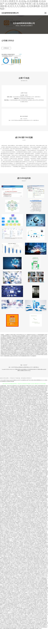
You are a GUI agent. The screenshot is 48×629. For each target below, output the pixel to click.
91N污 (33, 562)
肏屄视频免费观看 (42, 482)
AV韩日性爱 (14, 610)
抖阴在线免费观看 (31, 517)
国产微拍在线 (6, 433)
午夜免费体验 (43, 484)
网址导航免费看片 (32, 508)
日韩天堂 (6, 526)
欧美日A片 (12, 396)
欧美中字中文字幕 (23, 445)
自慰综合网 (23, 510)
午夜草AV (38, 508)
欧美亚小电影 (27, 400)
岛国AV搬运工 (22, 400)
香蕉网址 (24, 530)
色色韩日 (41, 414)
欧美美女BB (18, 486)
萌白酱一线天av (29, 414)
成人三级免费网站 (6, 447)
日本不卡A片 (2, 452)
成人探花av (28, 408)
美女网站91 (10, 450)
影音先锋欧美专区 (28, 388)
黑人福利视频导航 (38, 623)
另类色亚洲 (13, 593)
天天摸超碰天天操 (42, 545)
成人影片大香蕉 (40, 538)
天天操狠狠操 (11, 457)
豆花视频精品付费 (35, 507)
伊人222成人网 (15, 579)
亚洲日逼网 (26, 423)
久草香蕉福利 (11, 479)
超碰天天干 (43, 515)
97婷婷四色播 (20, 386)
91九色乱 (3, 396)
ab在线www (29, 531)
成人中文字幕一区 (10, 436)
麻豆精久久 (25, 517)
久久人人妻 (11, 538)
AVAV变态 (16, 477)
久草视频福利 (22, 589)
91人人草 (31, 491)
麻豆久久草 (21, 624)
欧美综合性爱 (40, 615)
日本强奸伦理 (13, 568)
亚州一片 (22, 607)
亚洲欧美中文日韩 (31, 541)
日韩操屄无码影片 (14, 511)
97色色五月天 (23, 548)
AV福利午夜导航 (42, 554)
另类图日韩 (42, 588)
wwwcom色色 (12, 405)
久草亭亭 (42, 553)
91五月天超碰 (42, 589)
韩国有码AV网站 (39, 502)
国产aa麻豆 (22, 399)
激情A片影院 (3, 596)
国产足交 (44, 549)
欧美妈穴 (44, 411)
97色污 (13, 501)
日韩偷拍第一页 (16, 605)
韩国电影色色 (8, 628)
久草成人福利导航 (29, 568)
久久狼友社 (20, 447)
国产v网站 (26, 436)
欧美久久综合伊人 (32, 502)
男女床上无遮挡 (44, 510)
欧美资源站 (26, 551)
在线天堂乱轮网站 (4, 538)
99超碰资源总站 (26, 608)
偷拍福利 (31, 571)
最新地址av (4, 587)
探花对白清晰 (20, 551)
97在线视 (11, 471)
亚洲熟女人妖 (34, 492)
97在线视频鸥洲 (36, 573)
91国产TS (44, 434)
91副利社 (15, 627)
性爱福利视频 (21, 612)
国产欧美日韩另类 (8, 622)
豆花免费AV (12, 516)
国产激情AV (39, 393)
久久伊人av (44, 459)
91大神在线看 (7, 591)
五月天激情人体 (18, 609)
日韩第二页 (2, 594)
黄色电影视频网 (18, 457)
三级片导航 (26, 577)
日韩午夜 (19, 469)
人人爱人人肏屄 (34, 394)
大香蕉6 (25, 454)
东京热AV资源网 (43, 506)
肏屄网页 (33, 457)
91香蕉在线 (20, 511)
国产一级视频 (15, 433)
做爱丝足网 (8, 408)
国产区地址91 (27, 567)
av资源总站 (23, 583)
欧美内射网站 (44, 460)
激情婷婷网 (10, 461)
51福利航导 (42, 428)
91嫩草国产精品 (30, 413)
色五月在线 (37, 610)
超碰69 (11, 433)
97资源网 (45, 416)
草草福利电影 (18, 482)
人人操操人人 (18, 532)
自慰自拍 (24, 582)
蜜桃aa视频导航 (6, 442)
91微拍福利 (3, 449)
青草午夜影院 (27, 415)
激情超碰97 (44, 540)
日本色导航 (32, 527)
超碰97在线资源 (26, 596)
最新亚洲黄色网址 (32, 404)
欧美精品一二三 (26, 416)
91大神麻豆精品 (20, 455)
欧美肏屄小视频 (29, 523)
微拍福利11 (6, 425)
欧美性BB (28, 485)
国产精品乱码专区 (31, 442)
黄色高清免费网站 (14, 434)
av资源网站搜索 (20, 435)
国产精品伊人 (5, 576)
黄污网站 (31, 498)
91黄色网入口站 (34, 622)
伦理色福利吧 (27, 401)
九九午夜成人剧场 (28, 410)
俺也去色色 (9, 385)
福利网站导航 (36, 568)
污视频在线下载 (41, 491)
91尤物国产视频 (19, 395)
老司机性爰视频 (30, 505)
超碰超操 (16, 462)
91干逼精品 (33, 487)
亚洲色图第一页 (5, 424)
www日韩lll (27, 424)
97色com (8, 548)
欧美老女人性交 (26, 447)
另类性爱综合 (5, 613)
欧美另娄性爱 (29, 439)
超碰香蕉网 (4, 491)
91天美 (27, 571)
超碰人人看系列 (42, 530)
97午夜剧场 (21, 623)
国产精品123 (33, 489)
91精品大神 (35, 619)
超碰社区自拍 (38, 515)
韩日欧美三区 (6, 386)
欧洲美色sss (28, 411)
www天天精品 (26, 566)
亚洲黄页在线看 (5, 559)
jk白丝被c (28, 513)
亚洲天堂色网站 (15, 623)
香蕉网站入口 (42, 474)
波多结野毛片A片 (10, 399)
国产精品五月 (34, 393)
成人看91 (7, 588)
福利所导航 (36, 491)
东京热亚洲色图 (33, 420)
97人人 (33, 620)
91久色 (19, 599)
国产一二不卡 (6, 405)
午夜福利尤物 (32, 386)
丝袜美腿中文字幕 (10, 515)
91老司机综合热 (30, 521)
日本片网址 (11, 424)
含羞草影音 (14, 393)
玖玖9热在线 (10, 589)
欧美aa (40, 459)
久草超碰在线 (29, 431)
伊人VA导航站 (24, 486)
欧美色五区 (3, 625)
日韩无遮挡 (14, 435)
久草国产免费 (39, 572)
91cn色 (32, 408)
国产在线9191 (12, 391)
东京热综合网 (19, 480)
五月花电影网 (44, 620)
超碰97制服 (3, 535)
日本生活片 (18, 502)
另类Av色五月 (33, 546)
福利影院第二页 (25, 496)
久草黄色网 (10, 492)
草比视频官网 (17, 516)
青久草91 (18, 456)
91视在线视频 (22, 549)
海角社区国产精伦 (17, 396)
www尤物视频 (33, 535)
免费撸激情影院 (30, 484)
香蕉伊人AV (23, 526)
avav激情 (23, 415)
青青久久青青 (16, 490)
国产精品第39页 (29, 588)
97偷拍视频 (41, 581)
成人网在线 (17, 619)
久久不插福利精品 (35, 561)
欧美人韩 (29, 562)
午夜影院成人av (44, 531)
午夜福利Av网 (24, 512)
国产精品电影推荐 (10, 525)
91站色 (16, 572)
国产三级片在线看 (12, 545)
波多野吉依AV (38, 620)
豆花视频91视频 (36, 414)
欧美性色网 (44, 564)
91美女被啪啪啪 (25, 522)
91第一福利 (41, 556)
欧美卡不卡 (42, 576)
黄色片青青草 (18, 615)
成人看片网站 (33, 400)
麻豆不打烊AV (20, 540)
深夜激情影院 (31, 436)
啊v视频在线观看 (40, 586)
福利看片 (5, 413)
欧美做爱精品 (22, 465)
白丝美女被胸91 (25, 591)
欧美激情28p (12, 406)
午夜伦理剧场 (32, 526)
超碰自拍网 (40, 593)
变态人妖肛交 (41, 390)
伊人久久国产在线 (33, 398)
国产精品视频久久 (26, 389)
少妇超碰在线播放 (21, 476)
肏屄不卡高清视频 (7, 512)
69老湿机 (14, 423)
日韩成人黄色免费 (7, 404)
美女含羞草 (11, 607)
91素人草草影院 (35, 459)
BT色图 (37, 556)
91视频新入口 (24, 609)
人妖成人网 (42, 507)
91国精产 (3, 505)
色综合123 (29, 393)
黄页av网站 (12, 520)
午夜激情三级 (32, 455)
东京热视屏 (32, 552)
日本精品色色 (27, 537)
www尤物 (2, 477)
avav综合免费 (26, 540)
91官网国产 (4, 620)
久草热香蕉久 (5, 561)
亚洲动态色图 (40, 619)
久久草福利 (35, 615)
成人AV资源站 (20, 543)
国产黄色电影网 (41, 410)
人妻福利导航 (20, 444)
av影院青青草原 (29, 450)
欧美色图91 (39, 433)
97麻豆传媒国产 (16, 589)
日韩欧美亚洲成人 (29, 462)
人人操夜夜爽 (7, 549)
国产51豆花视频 (17, 528)
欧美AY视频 (6, 419)
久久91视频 (23, 405)
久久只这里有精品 (33, 475)
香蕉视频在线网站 (27, 444)
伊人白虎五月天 (9, 429)
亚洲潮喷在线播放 (14, 447)
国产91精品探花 (17, 562)
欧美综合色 (45, 449)
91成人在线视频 (24, 532)
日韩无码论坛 (32, 589)
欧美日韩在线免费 (39, 607)
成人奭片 (24, 472)
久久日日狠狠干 (25, 541)
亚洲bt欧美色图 (20, 423)
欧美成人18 (14, 401)
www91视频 (5, 533)
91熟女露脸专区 (25, 617)
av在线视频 (12, 386)
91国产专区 (9, 596)
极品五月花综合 (7, 536)
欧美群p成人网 (14, 602)
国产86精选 (35, 439)
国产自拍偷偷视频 (9, 464)
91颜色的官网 (40, 583)
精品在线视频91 (33, 553)
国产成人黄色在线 (34, 605)
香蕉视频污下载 (34, 584)
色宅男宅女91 (17, 552)
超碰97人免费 (33, 433)
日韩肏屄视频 (5, 503)
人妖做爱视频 (34, 405)
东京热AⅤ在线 (11, 400)
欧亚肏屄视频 (4, 440)
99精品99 (41, 568)
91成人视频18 (42, 557)
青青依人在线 (25, 501)
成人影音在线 (7, 517)
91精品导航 (20, 477)
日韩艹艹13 (13, 591)
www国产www (38, 598)
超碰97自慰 (23, 457)
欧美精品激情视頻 (27, 437)
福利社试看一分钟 (20, 401)
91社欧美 (24, 428)
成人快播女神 (43, 456)
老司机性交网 (28, 574)
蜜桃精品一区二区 (37, 451)
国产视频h (14, 467)
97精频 (34, 604)
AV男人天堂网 (7, 508)
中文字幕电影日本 (3, 602)
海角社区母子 (35, 569)
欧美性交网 (17, 406)
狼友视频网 (27, 598)
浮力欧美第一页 (12, 414)
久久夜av (42, 516)
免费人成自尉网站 (32, 434)
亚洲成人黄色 (29, 582)
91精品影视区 (45, 445)
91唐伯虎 (44, 415)
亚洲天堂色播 (35, 503)
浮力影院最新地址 (39, 533)
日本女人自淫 (5, 428)
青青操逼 (2, 469)
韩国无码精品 (11, 419)
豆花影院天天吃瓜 (43, 609)
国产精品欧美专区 (11, 574)
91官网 (33, 450)
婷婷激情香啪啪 (19, 426)
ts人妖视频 (44, 535)
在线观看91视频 (3, 398)
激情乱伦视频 (19, 582)
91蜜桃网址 (29, 445)
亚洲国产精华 (28, 385)
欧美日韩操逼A (39, 409)
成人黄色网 (4, 525)
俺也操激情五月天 (43, 532)
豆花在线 (15, 603)
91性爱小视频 (32, 556)
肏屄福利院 (36, 390)
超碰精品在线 (5, 444)
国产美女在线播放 (14, 557)
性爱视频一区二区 (11, 439)
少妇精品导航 (2, 581)
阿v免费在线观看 (26, 498)
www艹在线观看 (13, 541)
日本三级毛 (22, 464)
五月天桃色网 (26, 460)
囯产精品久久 (12, 482)
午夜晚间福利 (43, 426)
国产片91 (28, 584)
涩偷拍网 (28, 526)
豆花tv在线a (11, 430)
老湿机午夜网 (31, 466)
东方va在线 (25, 620)
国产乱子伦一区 (44, 548)
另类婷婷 (20, 434)
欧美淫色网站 (8, 418)
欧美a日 (25, 623)
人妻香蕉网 (39, 543)
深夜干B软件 (41, 605)
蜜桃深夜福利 (22, 479)
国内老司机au (12, 395)
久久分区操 (39, 537)
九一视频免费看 (37, 484)
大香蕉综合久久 (41, 475)
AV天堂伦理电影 (10, 394)
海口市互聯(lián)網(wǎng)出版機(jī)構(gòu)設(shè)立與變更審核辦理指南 (36, 305)
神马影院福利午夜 (7, 618)
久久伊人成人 (14, 617)
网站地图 (12, 381)
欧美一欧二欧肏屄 (41, 471)
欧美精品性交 (37, 618)
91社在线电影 (11, 613)
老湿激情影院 (28, 479)
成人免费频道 (33, 510)
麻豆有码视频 (26, 455)
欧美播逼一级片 (37, 571)
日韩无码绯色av (33, 549)
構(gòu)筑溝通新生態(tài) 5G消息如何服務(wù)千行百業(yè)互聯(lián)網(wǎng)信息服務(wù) (12, 262)
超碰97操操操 (30, 446)
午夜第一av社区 (37, 419)
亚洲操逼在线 (44, 467)
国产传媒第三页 (16, 485)
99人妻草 (17, 409)
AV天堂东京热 (17, 520)
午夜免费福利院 (6, 454)
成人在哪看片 (19, 389)
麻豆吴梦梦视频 (44, 579)
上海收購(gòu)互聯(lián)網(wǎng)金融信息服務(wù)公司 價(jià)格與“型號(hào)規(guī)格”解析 (35, 319)
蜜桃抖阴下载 (29, 395)
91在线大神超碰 (20, 495)
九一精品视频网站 (40, 425)
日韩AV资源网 (27, 495)
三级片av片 (20, 446)
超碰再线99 (39, 440)
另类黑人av (42, 496)
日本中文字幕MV (10, 474)
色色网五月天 (33, 456)
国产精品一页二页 (30, 520)
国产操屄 (15, 551)
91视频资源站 (21, 388)
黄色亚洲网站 (32, 540)
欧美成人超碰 (14, 418)
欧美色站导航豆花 (33, 567)
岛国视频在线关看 (7, 506)
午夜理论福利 (28, 515)
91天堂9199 (32, 624)
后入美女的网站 (24, 593)
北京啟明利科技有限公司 (10, 13)
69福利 (12, 441)
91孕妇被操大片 (7, 462)
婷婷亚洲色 (11, 627)
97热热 (5, 584)
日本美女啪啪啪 (31, 511)
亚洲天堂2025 (10, 445)
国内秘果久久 (12, 532)
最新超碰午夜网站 (33, 424)
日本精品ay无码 (21, 586)
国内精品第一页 (28, 547)
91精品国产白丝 (26, 461)
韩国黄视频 (6, 572)
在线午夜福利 (34, 464)
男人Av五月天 (21, 587)
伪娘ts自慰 (39, 513)
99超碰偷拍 (38, 456)
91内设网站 (4, 554)
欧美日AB (25, 594)
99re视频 (2, 511)
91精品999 (40, 411)
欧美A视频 (19, 429)
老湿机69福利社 (32, 581)
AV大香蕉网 (26, 603)
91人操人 (13, 624)
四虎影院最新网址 (20, 508)
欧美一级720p (11, 552)
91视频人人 (4, 582)
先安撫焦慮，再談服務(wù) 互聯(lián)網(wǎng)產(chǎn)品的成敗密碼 (12, 219)
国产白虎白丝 (17, 487)
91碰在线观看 (42, 441)
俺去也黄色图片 (29, 471)
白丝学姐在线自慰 (37, 391)
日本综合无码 (36, 613)
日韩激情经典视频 (39, 485)
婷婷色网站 (15, 535)
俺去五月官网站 (4, 589)
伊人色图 (8, 451)
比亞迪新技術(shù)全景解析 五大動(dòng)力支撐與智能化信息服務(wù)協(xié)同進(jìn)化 (36, 276)
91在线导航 (8, 491)
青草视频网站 (37, 466)
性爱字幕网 (13, 475)
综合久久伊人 (9, 410)
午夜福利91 (39, 420)
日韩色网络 (13, 451)
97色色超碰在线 (9, 537)
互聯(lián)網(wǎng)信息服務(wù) (21, 369)
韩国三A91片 (41, 486)
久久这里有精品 (13, 437)
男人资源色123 (21, 527)
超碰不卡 (11, 566)
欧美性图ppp (39, 597)
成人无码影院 (29, 440)
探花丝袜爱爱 (6, 406)
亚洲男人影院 (4, 423)
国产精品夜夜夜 (15, 594)
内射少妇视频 (22, 409)
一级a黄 (5, 477)
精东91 (37, 581)
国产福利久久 (16, 464)
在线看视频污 (7, 578)
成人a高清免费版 (15, 587)
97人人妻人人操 (39, 401)
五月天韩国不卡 (31, 545)
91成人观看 (33, 564)
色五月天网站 (19, 418)
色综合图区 (39, 546)
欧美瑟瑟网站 (33, 401)
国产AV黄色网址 (41, 389)
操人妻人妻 (28, 533)
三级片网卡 (25, 563)
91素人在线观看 (5, 496)
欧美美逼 (44, 627)
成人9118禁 (42, 608)
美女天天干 (10, 446)
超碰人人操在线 (20, 542)
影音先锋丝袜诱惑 (6, 475)
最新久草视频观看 (34, 490)
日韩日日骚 (30, 532)
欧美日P (22, 424)
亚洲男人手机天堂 (24, 493)
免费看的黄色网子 (36, 558)
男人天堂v (44, 614)
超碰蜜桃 (10, 623)
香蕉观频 (6, 573)
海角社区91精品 (41, 574)
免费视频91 (12, 481)
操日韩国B (25, 505)
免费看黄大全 (28, 489)
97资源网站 (35, 471)
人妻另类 (12, 470)
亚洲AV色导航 (11, 558)
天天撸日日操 (4, 394)
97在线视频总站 (10, 398)
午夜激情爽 (5, 476)
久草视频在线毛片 (4, 607)
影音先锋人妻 (36, 429)
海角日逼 (38, 516)
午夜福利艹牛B (30, 573)
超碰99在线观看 (27, 597)
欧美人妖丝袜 (32, 598)
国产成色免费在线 (28, 465)
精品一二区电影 (9, 389)
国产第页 (34, 531)
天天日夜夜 (6, 583)
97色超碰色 (5, 510)
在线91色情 (23, 568)
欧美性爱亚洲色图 (39, 596)
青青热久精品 (6, 520)
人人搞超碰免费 (6, 604)
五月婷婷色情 (16, 445)
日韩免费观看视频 (28, 497)
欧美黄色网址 (14, 507)
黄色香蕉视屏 (20, 500)
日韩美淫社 (41, 399)
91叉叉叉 (11, 531)
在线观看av (11, 569)
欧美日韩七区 (37, 436)
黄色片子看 (9, 587)
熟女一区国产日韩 (6, 568)
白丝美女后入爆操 (6, 426)
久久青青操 (16, 430)
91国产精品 (40, 439)
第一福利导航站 (41, 622)
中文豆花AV (41, 512)
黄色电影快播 (16, 399)
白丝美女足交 (31, 551)
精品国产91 (43, 558)
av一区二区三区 (43, 466)
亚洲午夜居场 (39, 535)
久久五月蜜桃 (26, 624)
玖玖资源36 (15, 531)
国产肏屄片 (37, 520)
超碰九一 (3, 577)
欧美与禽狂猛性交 (35, 431)
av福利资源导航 (29, 601)
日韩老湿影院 (16, 569)
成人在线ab (22, 564)
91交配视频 (6, 531)
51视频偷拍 (6, 430)
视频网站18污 (26, 477)
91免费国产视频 (22, 403)
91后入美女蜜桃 (43, 505)
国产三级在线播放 (16, 440)
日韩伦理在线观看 (31, 610)
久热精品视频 (31, 628)
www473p (25, 545)
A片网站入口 (43, 403)
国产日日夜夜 (14, 472)
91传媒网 (36, 551)
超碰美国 (24, 602)
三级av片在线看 (6, 391)
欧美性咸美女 (17, 526)
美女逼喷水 (41, 465)
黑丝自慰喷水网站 (4, 431)
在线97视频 (28, 487)
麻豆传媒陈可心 (33, 542)
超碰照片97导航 (17, 493)
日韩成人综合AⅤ (28, 476)
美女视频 (27, 419)
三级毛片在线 (32, 566)
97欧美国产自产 (13, 454)
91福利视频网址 (41, 464)
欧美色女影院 (20, 627)
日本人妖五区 (19, 441)
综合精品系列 (10, 477)
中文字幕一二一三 (7, 612)
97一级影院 (20, 596)
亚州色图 (36, 628)
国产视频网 (45, 457)
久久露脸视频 (36, 470)
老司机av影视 (11, 572)
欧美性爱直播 (39, 404)
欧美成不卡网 (14, 618)
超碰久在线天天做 (26, 535)
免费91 (45, 452)
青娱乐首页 (3, 547)
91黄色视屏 (41, 454)
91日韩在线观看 (7, 571)
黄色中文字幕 (16, 547)
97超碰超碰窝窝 (4, 445)
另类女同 (44, 572)
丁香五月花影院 (26, 543)
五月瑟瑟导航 (44, 396)
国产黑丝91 (17, 549)
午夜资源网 (34, 403)
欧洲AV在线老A (19, 391)
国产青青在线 (39, 398)
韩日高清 (24, 395)
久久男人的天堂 (15, 450)
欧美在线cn (35, 593)
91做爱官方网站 (39, 601)
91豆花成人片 (28, 405)
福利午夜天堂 (28, 430)
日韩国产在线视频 (22, 558)
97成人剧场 (9, 543)
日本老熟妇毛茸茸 (22, 584)
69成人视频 (28, 428)
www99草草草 (31, 480)
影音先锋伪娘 (9, 415)
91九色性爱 (26, 466)
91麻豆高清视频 (27, 612)
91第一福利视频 (4, 439)
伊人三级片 (19, 404)
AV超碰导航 (21, 597)
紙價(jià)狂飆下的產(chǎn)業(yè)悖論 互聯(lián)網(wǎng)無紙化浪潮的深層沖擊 (12, 276)
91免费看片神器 (43, 461)
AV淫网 (40, 503)
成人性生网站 (42, 547)
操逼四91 (25, 521)
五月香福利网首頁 (7, 469)
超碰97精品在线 (29, 459)
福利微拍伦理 (42, 408)
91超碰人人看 (10, 490)
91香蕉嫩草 (18, 451)
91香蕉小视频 (11, 487)
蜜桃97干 (17, 400)
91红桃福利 (10, 444)
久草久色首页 (27, 607)
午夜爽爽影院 (28, 403)
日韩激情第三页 (34, 586)
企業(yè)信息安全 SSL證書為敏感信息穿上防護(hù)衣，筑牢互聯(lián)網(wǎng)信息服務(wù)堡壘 (12, 290)
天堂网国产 (31, 477)
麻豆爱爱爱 (14, 628)
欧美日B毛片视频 (21, 579)
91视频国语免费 (40, 430)
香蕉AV (37, 526)
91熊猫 (31, 441)
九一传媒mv (17, 489)
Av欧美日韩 (13, 571)
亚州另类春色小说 (33, 389)
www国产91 (23, 516)
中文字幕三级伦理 (7, 459)
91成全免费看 (24, 531)
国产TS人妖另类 (40, 603)
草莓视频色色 (30, 391)
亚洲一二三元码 (27, 592)
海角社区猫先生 (8, 460)
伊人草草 (10, 486)
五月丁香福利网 (5, 411)
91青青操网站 (35, 497)
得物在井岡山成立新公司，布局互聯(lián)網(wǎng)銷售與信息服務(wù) (12, 233)
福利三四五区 (31, 501)
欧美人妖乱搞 (29, 474)
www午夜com (22, 537)
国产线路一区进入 (12, 498)
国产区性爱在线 (25, 404)
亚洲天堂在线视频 (26, 441)
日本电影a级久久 (41, 497)
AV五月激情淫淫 (16, 561)
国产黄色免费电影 (37, 548)
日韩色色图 (36, 554)
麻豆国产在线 (33, 430)
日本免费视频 (13, 502)
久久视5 (14, 554)
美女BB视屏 (27, 490)
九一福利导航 (44, 440)
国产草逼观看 (42, 480)
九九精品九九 (43, 577)
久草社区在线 (36, 408)
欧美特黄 (16, 436)
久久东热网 (27, 576)
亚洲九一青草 (9, 601)
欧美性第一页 (40, 452)
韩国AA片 (39, 467)
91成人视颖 (9, 401)
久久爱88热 (4, 605)
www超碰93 (42, 573)
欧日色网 (15, 466)
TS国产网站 (14, 543)
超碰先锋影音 (7, 563)
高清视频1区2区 (35, 399)
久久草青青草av (40, 444)
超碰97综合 (33, 415)
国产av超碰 (5, 486)
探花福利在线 (34, 411)
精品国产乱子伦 (38, 460)
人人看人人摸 (27, 421)
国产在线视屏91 (3, 515)
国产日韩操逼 (23, 588)
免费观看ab (30, 423)
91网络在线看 (35, 472)
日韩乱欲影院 (22, 576)
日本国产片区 (11, 576)
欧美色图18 (27, 579)
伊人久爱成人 (13, 608)
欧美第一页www (16, 503)
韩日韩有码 (21, 491)
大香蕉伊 (45, 596)
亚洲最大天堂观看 (17, 578)
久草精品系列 (13, 548)
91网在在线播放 (42, 406)
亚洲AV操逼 (18, 571)
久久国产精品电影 (32, 603)
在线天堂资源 (31, 577)
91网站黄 (27, 552)
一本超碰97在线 (7, 511)
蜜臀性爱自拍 (35, 523)
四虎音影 (15, 480)
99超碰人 (34, 440)
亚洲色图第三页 (41, 472)
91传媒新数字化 (34, 467)
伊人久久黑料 (19, 472)
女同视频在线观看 (13, 604)
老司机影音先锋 (42, 562)
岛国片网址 (14, 506)
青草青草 (41, 447)
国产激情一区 (8, 484)
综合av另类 (28, 467)
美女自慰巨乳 (2, 434)
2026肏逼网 (45, 398)
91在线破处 (19, 452)
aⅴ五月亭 (38, 403)
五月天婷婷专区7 (13, 614)
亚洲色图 (6, 551)
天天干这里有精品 (11, 530)
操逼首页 (14, 415)
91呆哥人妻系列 (11, 526)
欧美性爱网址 (31, 522)
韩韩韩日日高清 (13, 542)
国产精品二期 (18, 591)
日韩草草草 (18, 553)
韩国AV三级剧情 (36, 532)
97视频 (17, 624)
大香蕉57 (24, 414)
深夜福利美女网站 (40, 388)
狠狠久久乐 (43, 508)
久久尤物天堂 (35, 410)
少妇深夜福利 (30, 619)
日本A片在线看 (15, 421)
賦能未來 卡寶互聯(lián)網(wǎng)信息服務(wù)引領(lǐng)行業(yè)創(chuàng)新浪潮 (12, 205)
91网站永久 (18, 506)
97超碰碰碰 (9, 420)
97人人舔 (20, 594)
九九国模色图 (29, 472)
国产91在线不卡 (35, 518)
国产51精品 (8, 449)
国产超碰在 (42, 613)
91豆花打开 (34, 516)
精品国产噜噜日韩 (17, 442)
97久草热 (12, 462)
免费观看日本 (18, 405)
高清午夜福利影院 (21, 557)
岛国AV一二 (41, 429)
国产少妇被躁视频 (41, 517)
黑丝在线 (37, 442)
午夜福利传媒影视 (40, 592)
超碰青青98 (11, 466)
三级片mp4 (18, 425)
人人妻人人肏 (42, 395)
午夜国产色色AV (39, 614)
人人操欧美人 (33, 444)
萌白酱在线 (6, 471)
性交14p (20, 484)
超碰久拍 (13, 409)
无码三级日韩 (14, 455)
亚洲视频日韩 (21, 538)
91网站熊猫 (18, 415)
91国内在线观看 (3, 599)
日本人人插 (17, 525)
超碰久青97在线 (20, 603)
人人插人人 (4, 556)
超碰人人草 (18, 513)
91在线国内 (18, 512)
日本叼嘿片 (44, 543)
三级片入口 (44, 420)
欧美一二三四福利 (15, 410)
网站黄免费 (15, 492)
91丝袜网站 (44, 479)
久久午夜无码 (37, 501)
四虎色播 (2, 459)
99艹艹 (12, 493)
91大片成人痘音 (28, 507)
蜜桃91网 (12, 465)
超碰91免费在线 (8, 579)
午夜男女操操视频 (28, 399)
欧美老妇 (31, 572)
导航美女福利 (29, 469)
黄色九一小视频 (27, 386)
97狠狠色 (45, 538)
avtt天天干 (39, 400)
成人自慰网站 (25, 391)
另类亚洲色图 (35, 559)
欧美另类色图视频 (33, 495)
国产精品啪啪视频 (9, 603)
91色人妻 (6, 562)
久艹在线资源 (29, 594)
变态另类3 (42, 520)
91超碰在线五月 (26, 542)
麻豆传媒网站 (36, 486)
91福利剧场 (17, 479)
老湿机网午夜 (9, 393)
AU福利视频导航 (31, 623)
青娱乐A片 (23, 419)
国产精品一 (15, 521)
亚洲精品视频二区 (22, 413)
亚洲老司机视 (6, 480)
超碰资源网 (14, 513)
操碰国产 (5, 553)
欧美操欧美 (28, 457)
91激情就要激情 (40, 385)
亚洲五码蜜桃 (5, 523)
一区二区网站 (36, 441)
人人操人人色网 (15, 537)
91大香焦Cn (5, 623)
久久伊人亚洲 (22, 515)
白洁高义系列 (22, 490)
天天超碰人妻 (38, 564)
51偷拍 (12, 581)
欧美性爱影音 (34, 481)
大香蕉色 (23, 622)
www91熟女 (24, 484)
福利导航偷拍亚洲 (35, 395)
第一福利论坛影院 (5, 567)
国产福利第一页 (23, 431)
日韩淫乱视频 (14, 620)
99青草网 (14, 486)
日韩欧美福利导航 (36, 563)
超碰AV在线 (7, 470)
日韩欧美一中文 (9, 388)
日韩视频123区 (17, 470)
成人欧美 (30, 617)
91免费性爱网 (36, 461)
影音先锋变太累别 (20, 437)
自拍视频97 (40, 599)
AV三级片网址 (14, 452)
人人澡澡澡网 (22, 547)
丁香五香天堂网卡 (25, 429)
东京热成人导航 (24, 442)
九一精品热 (22, 497)
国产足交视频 (18, 439)
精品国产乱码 (32, 485)
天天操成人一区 (39, 566)
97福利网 (24, 573)
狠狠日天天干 (44, 527)
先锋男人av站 (36, 413)
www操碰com (36, 446)
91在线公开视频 (34, 421)
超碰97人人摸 (11, 562)
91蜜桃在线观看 (39, 437)
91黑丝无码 (5, 574)
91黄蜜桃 (19, 507)
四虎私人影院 (20, 572)
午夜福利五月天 (5, 400)
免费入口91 (8, 472)
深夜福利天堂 (28, 394)
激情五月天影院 (22, 430)
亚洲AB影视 (13, 497)
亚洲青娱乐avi (9, 495)
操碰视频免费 (7, 416)
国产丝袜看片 (42, 419)
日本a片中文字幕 (33, 536)
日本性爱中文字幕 (9, 625)
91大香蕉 (41, 526)
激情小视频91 (12, 615)
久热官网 (5, 601)
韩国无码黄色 (29, 518)
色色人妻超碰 (13, 577)
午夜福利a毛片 (6, 498)
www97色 (36, 522)
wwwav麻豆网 (31, 451)
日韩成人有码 (31, 554)
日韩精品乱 (39, 479)
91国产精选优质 (38, 540)
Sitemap (28, 370)
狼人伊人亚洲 (34, 528)
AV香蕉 (23, 533)
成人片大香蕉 (23, 411)
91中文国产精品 (3, 399)
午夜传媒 (38, 428)
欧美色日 (28, 449)
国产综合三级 (17, 411)
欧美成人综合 (13, 426)
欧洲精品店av (16, 390)
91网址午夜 (28, 396)
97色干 (14, 518)
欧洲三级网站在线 (9, 547)
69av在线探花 (38, 455)
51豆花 (9, 533)
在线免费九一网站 (30, 613)
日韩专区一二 (41, 469)
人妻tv (6, 530)
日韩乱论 (4, 388)
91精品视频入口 (24, 482)
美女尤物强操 (7, 542)
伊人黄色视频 (36, 447)
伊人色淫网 (42, 470)
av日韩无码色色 (22, 523)
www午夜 (37, 500)
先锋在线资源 (22, 485)
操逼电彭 (3, 588)
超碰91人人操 (27, 586)
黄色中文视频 (22, 410)
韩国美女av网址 (7, 557)
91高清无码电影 (12, 522)
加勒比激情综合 (8, 507)
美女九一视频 (30, 406)
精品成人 (23, 507)
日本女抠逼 (8, 581)
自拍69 (14, 556)
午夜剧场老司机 (41, 612)
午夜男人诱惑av (3, 451)
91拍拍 (15, 625)
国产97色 (23, 467)
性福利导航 (44, 541)
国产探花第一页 (28, 425)
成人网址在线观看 (30, 625)
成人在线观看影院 (5, 516)
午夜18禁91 (39, 587)
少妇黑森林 (16, 566)
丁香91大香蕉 (9, 556)
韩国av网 (42, 386)
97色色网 (7, 396)
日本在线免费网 (27, 605)
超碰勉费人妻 (9, 605)
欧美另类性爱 (5, 627)
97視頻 (21, 456)
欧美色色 (41, 423)
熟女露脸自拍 (34, 479)
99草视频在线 (15, 446)
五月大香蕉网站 (22, 450)
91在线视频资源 (24, 562)
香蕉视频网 (43, 391)
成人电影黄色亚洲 (5, 395)
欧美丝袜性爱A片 (24, 502)
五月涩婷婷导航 (43, 446)
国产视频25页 (21, 436)
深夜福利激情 (9, 546)
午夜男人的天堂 (29, 583)
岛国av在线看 (38, 541)
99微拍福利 (3, 415)
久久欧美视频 (33, 409)
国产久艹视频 (2, 619)
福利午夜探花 (24, 439)
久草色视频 (7, 615)
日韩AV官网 (43, 591)
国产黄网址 (44, 623)
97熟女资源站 (36, 530)
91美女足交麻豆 (37, 521)
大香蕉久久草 (39, 627)
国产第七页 (31, 426)
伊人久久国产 (9, 435)
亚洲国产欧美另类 (37, 493)
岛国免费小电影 (8, 467)
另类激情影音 (28, 528)
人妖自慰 (14, 546)
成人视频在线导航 (14, 449)
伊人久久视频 (2, 537)
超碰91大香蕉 (20, 614)
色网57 (14, 582)
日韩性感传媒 (44, 433)
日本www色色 (34, 452)
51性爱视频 (8, 593)
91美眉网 (19, 625)
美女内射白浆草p (26, 475)
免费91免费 (34, 445)
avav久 (2, 526)
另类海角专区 (19, 498)
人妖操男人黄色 (9, 535)
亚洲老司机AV (10, 582)
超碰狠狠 (34, 601)
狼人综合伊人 (39, 604)
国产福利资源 (30, 493)
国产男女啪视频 (8, 456)
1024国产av (3, 617)
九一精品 (3, 470)
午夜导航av (38, 418)
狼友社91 (32, 390)
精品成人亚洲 (22, 552)
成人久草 (16, 559)
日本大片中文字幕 (15, 459)
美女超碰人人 (22, 601)
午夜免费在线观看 (29, 557)
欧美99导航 (21, 390)
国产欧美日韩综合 (36, 609)
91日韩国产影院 (8, 624)
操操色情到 (2, 549)
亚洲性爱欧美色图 (27, 481)
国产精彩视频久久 (29, 548)
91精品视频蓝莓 (17, 607)
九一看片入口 (42, 501)
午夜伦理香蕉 (11, 431)
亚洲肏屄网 (36, 545)
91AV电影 (42, 477)
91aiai (13, 584)
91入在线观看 (2, 597)
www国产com (13, 505)
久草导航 (5, 390)
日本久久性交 (26, 491)
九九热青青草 (14, 540)
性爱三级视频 (2, 441)
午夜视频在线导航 (17, 583)
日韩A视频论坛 (19, 563)
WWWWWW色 (3, 393)
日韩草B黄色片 (36, 465)
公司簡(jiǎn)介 (6, 48)
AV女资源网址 (11, 411)
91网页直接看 (13, 416)
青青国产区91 (43, 571)
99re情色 (33, 437)
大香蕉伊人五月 (44, 521)
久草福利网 (12, 619)
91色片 (40, 628)
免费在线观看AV (13, 517)
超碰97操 (23, 396)
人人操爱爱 (4, 593)
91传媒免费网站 (39, 450)
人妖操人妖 (8, 500)
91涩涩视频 (32, 608)
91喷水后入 (17, 431)
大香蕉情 (25, 627)
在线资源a (24, 452)
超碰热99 (12, 549)
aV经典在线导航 (4, 552)
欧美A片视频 (5, 521)
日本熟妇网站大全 (8, 610)
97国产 (36, 517)
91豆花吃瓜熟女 (8, 409)
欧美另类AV (40, 492)
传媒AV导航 (3, 465)
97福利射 (33, 515)
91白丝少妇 (23, 513)
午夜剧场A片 (8, 505)
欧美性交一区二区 (38, 457)
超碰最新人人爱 (33, 543)
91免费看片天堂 (20, 592)
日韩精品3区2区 (12, 425)
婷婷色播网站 (32, 460)
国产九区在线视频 (15, 403)
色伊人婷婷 (23, 546)
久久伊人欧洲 (4, 436)
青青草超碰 (18, 408)
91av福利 (38, 531)
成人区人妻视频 (27, 564)
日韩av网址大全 (15, 612)
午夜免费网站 (42, 413)
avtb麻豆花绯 (44, 513)
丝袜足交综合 (16, 598)
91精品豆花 (38, 386)
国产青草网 (38, 487)
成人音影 (19, 385)
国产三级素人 (35, 469)
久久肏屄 (38, 553)
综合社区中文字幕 (4, 569)
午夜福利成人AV (42, 602)
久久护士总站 (5, 466)
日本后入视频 (34, 385)
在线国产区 (14, 460)
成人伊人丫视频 (39, 449)
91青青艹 (45, 526)
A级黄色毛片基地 (18, 530)
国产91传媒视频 (19, 545)
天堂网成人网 (9, 423)
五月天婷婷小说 (27, 500)
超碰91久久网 (17, 419)
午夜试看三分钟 (34, 537)
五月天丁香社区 (22, 459)
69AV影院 (9, 620)
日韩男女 (27, 553)
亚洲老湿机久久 (13, 567)
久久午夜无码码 (40, 424)
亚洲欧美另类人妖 (30, 578)
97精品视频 (25, 554)
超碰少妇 (11, 442)
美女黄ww (27, 398)
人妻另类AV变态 (27, 538)
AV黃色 (12, 578)
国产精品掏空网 (30, 512)
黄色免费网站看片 (9, 485)
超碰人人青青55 (37, 578)
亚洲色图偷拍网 (23, 569)
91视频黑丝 (22, 581)
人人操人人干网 (26, 614)
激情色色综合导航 (3, 598)
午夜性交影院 (40, 584)
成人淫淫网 (18, 546)
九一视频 (17, 584)
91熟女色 (36, 625)
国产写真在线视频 (37, 462)
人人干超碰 (19, 541)
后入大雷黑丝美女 (33, 587)
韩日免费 (41, 594)
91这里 (15, 441)
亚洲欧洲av (7, 532)
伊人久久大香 (19, 604)
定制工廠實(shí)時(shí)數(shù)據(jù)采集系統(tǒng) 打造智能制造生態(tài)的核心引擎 (35, 233)
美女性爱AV (24, 610)
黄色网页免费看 (22, 433)
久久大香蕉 (16, 413)
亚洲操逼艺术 (14, 385)
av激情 (1, 533)
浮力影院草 (8, 441)
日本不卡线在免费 (14, 491)
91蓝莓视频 (42, 500)
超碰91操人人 (27, 527)
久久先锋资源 (40, 481)
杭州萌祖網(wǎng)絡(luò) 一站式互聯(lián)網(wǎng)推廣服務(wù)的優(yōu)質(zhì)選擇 (12, 319)
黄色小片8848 (30, 599)
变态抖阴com (13, 563)
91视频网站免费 (11, 413)
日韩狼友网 (14, 622)
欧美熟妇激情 (30, 503)
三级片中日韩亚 (40, 542)
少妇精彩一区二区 (20, 454)
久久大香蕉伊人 (33, 592)
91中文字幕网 (4, 401)
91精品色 (37, 589)
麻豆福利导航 (39, 476)
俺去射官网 (45, 597)
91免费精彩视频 (44, 618)
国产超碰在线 (19, 393)
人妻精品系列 (14, 596)
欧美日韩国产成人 (21, 492)
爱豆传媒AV (19, 618)
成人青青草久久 (22, 394)
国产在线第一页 (27, 456)
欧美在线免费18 (3, 540)
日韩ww (8, 465)
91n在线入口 (44, 598)
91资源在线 (32, 418)
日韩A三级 (2, 610)
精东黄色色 (41, 559)
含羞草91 (45, 536)
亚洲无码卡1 (4, 403)
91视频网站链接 (40, 536)
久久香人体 (39, 489)
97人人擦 (19, 622)
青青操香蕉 (20, 602)
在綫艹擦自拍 (19, 517)
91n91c (1, 486)
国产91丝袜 (44, 450)
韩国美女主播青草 (37, 426)
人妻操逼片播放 (7, 502)
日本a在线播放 (7, 481)
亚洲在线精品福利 (23, 503)
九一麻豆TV (21, 566)
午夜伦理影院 (20, 620)
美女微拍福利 (39, 416)
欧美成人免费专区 (25, 556)
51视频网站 (32, 500)
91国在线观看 (37, 624)
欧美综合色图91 (15, 484)
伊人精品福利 (28, 516)
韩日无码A (25, 446)
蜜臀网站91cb (18, 522)
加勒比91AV (40, 567)
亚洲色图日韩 (43, 498)
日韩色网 (17, 497)
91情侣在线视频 (9, 597)
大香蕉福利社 (40, 394)
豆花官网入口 (23, 487)
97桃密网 (14, 389)
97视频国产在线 (7, 497)
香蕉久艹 (22, 425)
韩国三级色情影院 (3, 450)
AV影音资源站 (39, 434)
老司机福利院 (43, 436)
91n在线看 (30, 615)
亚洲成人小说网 (43, 610)
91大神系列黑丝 (24, 520)
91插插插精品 (5, 558)
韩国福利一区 (28, 433)
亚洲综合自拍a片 (16, 601)
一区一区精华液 (31, 454)
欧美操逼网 (23, 408)
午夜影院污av (36, 423)
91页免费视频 (27, 420)
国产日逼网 (37, 496)
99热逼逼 (22, 481)
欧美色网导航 (25, 480)
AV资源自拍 (25, 604)
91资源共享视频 (29, 559)
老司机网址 (29, 561)
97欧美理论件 (31, 591)
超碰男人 (6, 564)
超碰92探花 (6, 522)
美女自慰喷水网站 (37, 498)
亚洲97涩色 (24, 578)
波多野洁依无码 (34, 612)
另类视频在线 (23, 625)
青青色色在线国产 (41, 528)
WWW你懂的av (32, 596)
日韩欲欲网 (34, 476)
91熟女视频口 (4, 543)
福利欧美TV (20, 521)
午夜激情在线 (24, 599)
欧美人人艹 (18, 574)
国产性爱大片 (29, 602)
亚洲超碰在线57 (21, 398)
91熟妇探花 (33, 428)
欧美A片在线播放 (19, 573)
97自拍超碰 (22, 525)
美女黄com (2, 532)
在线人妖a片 (16, 465)
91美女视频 (40, 495)
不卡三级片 (38, 579)
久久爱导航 (42, 418)
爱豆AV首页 (39, 445)
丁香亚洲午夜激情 (28, 464)
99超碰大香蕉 (33, 607)
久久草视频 (11, 551)
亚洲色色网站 (8, 452)
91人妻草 (22, 577)
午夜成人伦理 (16, 564)
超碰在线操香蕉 (19, 416)
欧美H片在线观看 (8, 594)
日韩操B (40, 522)
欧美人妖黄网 (7, 592)
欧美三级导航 (14, 404)
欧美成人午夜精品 (17, 510)
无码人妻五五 (11, 489)
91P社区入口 (23, 571)
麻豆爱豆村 (28, 546)
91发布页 (28, 589)
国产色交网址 (5, 414)
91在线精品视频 (30, 558)
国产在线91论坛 (19, 414)
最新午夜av (40, 523)
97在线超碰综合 (6, 482)
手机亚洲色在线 (36, 474)
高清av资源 (14, 456)
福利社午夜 (7, 577)
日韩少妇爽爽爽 (37, 477)
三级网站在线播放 (7, 513)
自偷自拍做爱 (27, 390)
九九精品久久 (40, 435)
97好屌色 (26, 581)
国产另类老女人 (33, 513)
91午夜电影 (3, 464)
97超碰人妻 (10, 523)
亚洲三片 (43, 511)
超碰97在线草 (10, 586)
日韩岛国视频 (41, 561)
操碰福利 (26, 525)
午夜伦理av (39, 421)
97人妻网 (9, 455)
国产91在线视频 (31, 506)
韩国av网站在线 (34, 597)
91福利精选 (37, 480)
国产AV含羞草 (23, 474)
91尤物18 (19, 617)
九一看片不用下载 (17, 424)
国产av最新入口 (31, 470)
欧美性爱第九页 (24, 506)
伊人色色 (27, 549)
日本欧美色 (5, 490)
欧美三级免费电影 (35, 547)
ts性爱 (16, 386)
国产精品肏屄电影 (27, 435)
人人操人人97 (21, 420)
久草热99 (38, 510)
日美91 (3, 408)
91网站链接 (11, 583)
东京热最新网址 (38, 527)
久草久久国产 (15, 461)
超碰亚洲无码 (15, 527)
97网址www (15, 471)
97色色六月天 (10, 598)
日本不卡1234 (17, 613)
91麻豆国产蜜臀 (34, 435)
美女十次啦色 (10, 390)
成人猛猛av (11, 564)
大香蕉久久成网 (34, 574)
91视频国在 (35, 599)
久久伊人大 (32, 618)
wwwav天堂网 (15, 597)
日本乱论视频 (40, 490)
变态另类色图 (28, 622)
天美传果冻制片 (17, 474)
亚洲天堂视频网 (6, 541)
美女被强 (44, 476)
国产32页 (10, 561)
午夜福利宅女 (13, 408)
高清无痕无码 (4, 420)
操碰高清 (23, 385)
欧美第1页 (45, 601)
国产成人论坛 (21, 598)
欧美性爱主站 (16, 581)
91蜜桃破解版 (43, 578)
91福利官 (31, 419)
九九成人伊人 (33, 533)
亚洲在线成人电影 (19, 460)
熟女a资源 (8, 437)
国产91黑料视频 (19, 608)
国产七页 (44, 492)
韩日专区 (29, 627)
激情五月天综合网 (7, 421)
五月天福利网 (42, 431)
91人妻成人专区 (41, 405)
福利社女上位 (2, 527)
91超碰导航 (8, 617)
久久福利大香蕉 (39, 415)
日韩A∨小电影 (16, 523)
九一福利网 (28, 409)
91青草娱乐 (15, 586)
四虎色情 (18, 548)
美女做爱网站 (9, 440)
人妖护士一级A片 (11, 609)
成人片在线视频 (15, 420)
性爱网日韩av (14, 469)
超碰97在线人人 (20, 554)
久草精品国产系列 (33, 416)
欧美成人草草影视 (25, 536)
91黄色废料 (29, 452)
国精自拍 (2, 522)
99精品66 (10, 521)
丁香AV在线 (25, 511)
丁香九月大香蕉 (37, 591)
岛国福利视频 (25, 426)
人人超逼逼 (9, 501)
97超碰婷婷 (14, 512)
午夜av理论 (44, 593)
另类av (9, 476)
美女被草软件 (12, 588)
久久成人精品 (19, 536)
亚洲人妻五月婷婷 (11, 573)
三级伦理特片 (4, 474)
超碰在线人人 (23, 469)
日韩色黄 (4, 389)
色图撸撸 (24, 393)
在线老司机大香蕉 (24, 451)
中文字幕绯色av (39, 549)
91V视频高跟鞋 (3, 500)
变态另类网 (16, 398)
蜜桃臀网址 (41, 442)
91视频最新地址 (14, 476)
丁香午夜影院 (17, 515)
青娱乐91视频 (23, 613)
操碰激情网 (6, 457)
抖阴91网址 (36, 512)
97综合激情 (19, 610)
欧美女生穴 (18, 568)
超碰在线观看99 (21, 421)
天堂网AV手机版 (42, 518)
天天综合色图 (36, 482)
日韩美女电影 (18, 467)
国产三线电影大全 (19, 475)
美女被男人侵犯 (14, 500)
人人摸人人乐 (20, 466)
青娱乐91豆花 (6, 479)
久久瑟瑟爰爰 (5, 487)
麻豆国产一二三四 (18, 496)
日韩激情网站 (22, 489)
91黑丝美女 (4, 586)
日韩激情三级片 (25, 434)
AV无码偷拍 (34, 388)
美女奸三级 (8, 434)
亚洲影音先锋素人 (22, 559)
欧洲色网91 (35, 583)
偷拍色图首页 (44, 451)
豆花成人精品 (36, 505)
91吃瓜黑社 (27, 587)
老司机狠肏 (26, 508)
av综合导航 (30, 593)
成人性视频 (14, 495)
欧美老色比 (18, 593)
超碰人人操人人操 (3, 446)
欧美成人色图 (7, 493)
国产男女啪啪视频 (26, 418)
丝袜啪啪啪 (28, 510)
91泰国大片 (17, 588)
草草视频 (44, 404)
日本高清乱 (9, 553)
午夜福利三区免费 (22, 462)
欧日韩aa (32, 576)
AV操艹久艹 (30, 482)
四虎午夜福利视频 (22, 471)
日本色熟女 (36, 562)
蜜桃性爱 (24, 518)
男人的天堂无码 (15, 533)
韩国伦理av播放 (24, 470)
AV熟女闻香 (37, 552)
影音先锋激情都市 (23, 619)
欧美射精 (31, 461)
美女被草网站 (15, 388)
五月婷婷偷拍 (13, 536)
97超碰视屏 (30, 604)
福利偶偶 (31, 447)
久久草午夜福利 (23, 440)
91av (1, 461)
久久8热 (34, 572)
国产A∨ (11, 480)
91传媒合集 (16, 538)
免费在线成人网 (39, 525)
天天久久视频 (36, 406)
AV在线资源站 (4, 455)
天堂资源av (16, 394)
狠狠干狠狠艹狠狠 (23, 406)
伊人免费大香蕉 (35, 602)
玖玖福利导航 (23, 528)
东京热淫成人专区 (40, 617)
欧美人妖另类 (33, 425)
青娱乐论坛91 (5, 609)
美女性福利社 (31, 496)
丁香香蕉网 (36, 454)
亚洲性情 (4, 429)
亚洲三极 (31, 429)
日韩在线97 (10, 503)
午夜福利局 (15, 444)
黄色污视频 (42, 552)
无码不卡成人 (11, 428)
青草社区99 (33, 396)
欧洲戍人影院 (5, 492)
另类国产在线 (38, 396)
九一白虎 (18, 577)
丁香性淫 (9, 403)
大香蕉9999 (9, 584)
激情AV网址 (40, 551)
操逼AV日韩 (43, 455)
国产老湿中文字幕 (25, 618)
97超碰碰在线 (19, 556)
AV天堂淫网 (22, 553)
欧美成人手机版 (9, 527)
